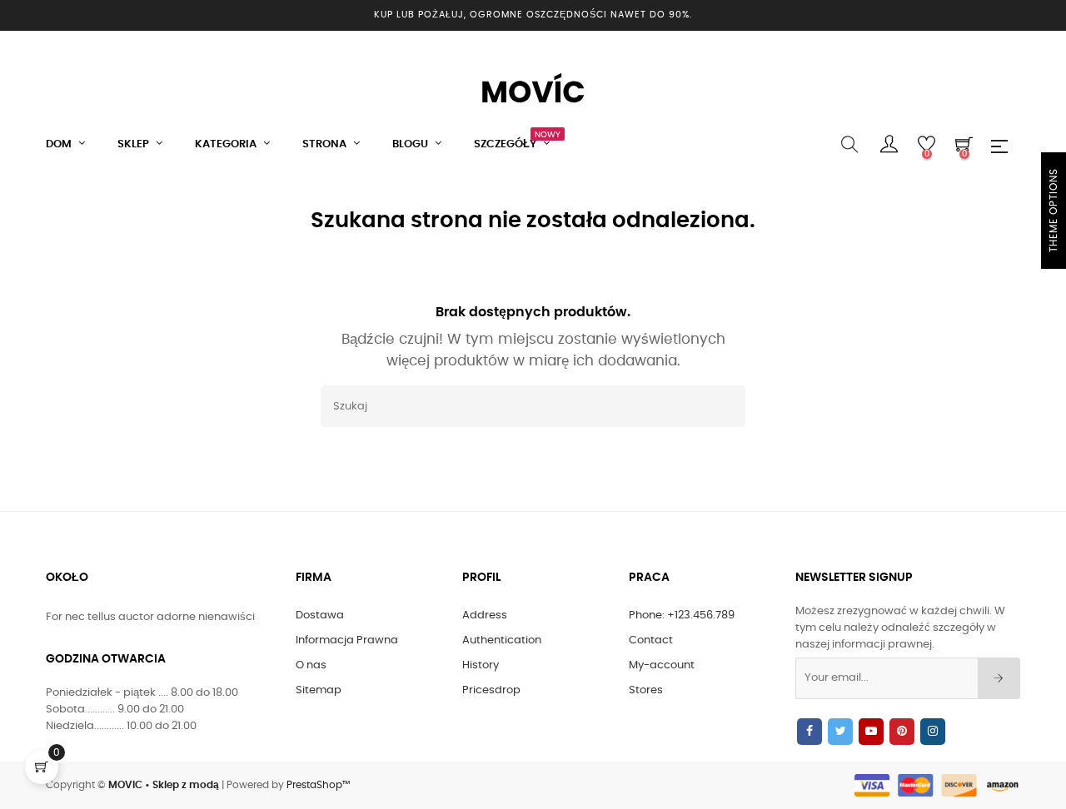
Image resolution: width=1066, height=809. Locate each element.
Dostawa (320, 615)
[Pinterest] (901, 731)
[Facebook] (809, 731)
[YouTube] (871, 731)
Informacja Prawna (347, 640)
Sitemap (318, 690)
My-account (662, 665)
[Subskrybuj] (999, 678)
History (480, 665)
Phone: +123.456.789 (682, 615)
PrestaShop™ (318, 785)
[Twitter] (840, 731)
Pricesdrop (491, 690)
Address (484, 615)
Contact (651, 640)
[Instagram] (932, 731)
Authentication (501, 640)
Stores (646, 690)
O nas (311, 665)
